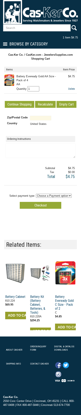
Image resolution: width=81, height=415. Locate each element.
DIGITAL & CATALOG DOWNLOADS (64, 348)
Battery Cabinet (15, 297)
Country (12, 123)
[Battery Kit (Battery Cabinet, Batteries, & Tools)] (40, 273)
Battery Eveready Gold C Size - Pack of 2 (64, 303)
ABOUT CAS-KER (14, 349)
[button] (19, 104)
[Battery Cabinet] (15, 273)
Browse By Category (28, 44)
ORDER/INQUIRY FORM (38, 348)
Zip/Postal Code (17, 117)
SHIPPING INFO (13, 363)
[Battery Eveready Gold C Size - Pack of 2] (65, 273)
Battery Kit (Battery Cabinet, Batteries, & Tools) (37, 304)
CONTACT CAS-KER (39, 363)
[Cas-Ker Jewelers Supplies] (40, 12)
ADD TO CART (17, 315)
